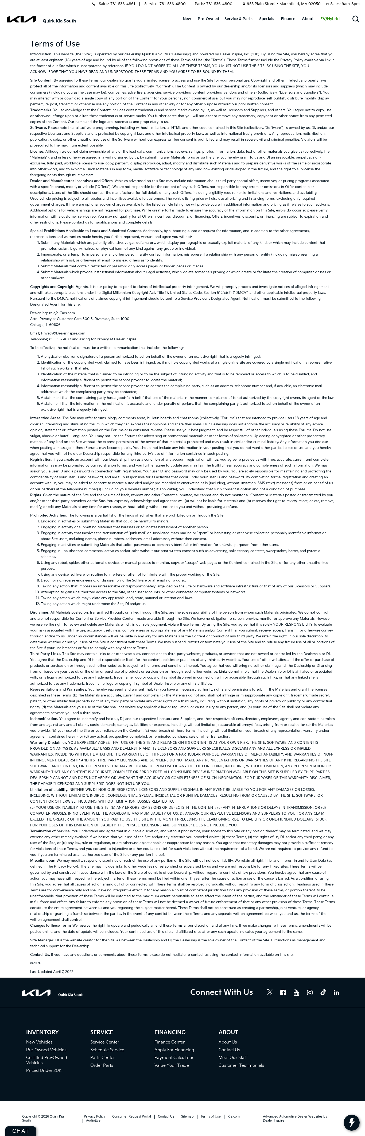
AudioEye (93, 1121)
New (187, 19)
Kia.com (234, 1117)
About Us (228, 1042)
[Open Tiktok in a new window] (323, 993)
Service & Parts (238, 19)
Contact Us (229, 1050)
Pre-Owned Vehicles (46, 1050)
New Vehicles (39, 1042)
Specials (266, 19)
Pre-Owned (208, 19)
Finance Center (169, 1042)
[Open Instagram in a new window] (310, 992)
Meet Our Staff (233, 1057)
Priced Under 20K (43, 1070)
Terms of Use (211, 1117)
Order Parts (101, 1065)
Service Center (104, 1042)
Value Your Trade (171, 1065)
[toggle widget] (352, 1123)
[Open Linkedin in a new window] (336, 992)
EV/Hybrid (330, 19)
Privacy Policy (94, 1117)
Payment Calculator (173, 1057)
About (308, 19)
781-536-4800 (173, 4)
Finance (288, 19)
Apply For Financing (174, 1050)
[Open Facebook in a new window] (283, 992)
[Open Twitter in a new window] (270, 993)
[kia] (21, 19)
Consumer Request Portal (131, 1117)
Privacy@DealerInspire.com (63, 333)
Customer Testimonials (241, 1065)
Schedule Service (107, 1050)
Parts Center (102, 1057)
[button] (355, 19)
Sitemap (187, 1117)
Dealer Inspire (273, 1121)
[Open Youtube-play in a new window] (296, 992)
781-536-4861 (122, 4)
